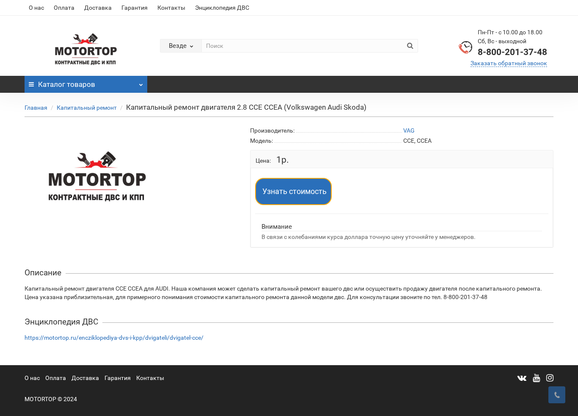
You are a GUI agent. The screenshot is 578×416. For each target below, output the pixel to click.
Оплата (64, 7)
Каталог (66, 84)
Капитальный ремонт (87, 107)
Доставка (98, 7)
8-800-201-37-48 (512, 52)
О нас (36, 7)
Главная (36, 107)
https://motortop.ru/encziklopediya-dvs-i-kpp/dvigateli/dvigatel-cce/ (114, 337)
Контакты (171, 7)
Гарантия (134, 7)
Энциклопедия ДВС (222, 7)
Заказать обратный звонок (509, 63)
